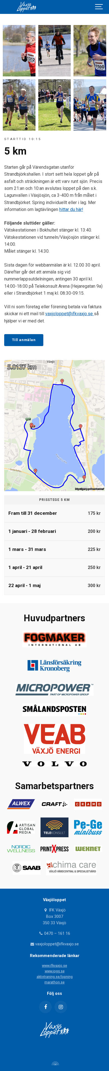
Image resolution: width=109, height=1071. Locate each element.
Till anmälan (23, 340)
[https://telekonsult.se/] (54, 835)
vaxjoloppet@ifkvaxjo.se (69, 313)
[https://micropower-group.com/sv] (54, 694)
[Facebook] (45, 1007)
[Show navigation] (99, 7)
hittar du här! (71, 209)
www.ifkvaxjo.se (54, 965)
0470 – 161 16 (56, 933)
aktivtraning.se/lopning (55, 977)
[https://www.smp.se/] (54, 714)
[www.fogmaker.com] (54, 645)
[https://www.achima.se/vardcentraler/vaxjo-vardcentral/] (71, 873)
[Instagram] (60, 1007)
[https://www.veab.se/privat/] (54, 752)
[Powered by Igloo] (54, 1063)
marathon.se (54, 982)
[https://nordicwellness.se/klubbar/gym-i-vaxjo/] (21, 850)
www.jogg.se (55, 971)
